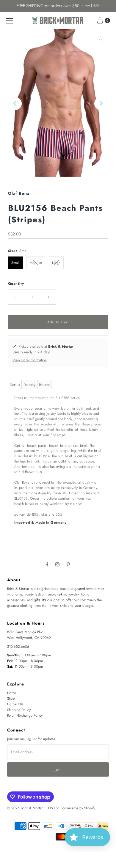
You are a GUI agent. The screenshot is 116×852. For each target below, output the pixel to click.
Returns (44, 384)
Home (11, 692)
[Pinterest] (68, 564)
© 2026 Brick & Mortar (25, 807)
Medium (36, 262)
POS (49, 807)
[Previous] (15, 103)
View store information (29, 359)
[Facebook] (47, 564)
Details (15, 384)
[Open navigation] (9, 20)
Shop (11, 698)
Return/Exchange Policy (25, 715)
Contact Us (15, 704)
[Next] (100, 103)
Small (15, 262)
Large (56, 262)
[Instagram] (57, 564)
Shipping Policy (19, 709)
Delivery (29, 384)
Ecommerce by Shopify (78, 807)
